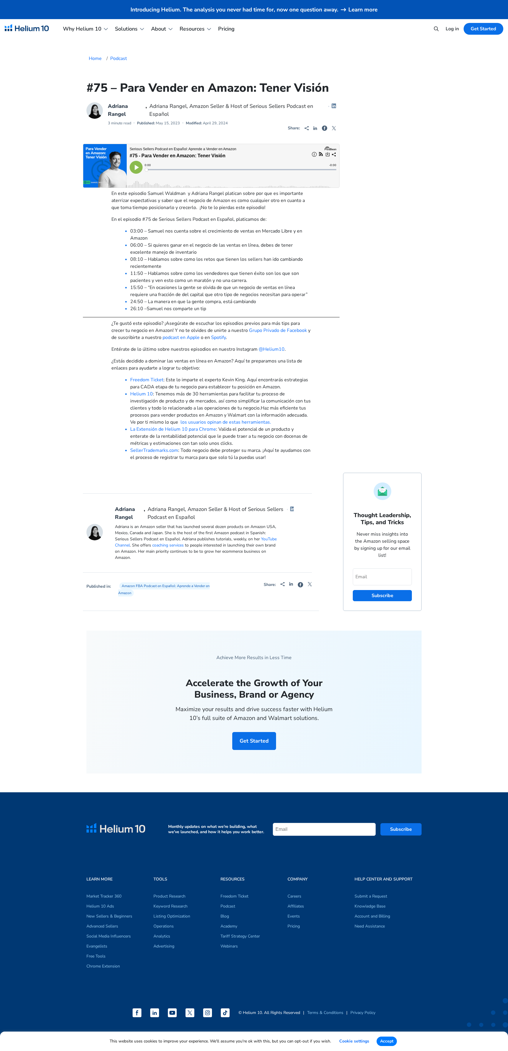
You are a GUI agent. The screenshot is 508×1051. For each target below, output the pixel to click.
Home (95, 58)
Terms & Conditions (325, 1012)
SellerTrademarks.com (154, 450)
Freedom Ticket (146, 380)
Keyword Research (170, 906)
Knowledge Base (370, 906)
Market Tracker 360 (103, 896)
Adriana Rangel (118, 110)
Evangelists (96, 946)
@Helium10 (272, 349)
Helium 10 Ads (100, 906)
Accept (386, 1041)
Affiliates (296, 906)
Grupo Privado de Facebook (278, 330)
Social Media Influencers (108, 936)
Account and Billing (372, 916)
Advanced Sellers (102, 926)
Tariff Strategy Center (240, 936)
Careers (294, 896)
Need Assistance (370, 926)
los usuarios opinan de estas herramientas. (226, 422)
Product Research (169, 896)
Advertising (163, 946)
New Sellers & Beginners (109, 916)
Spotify (218, 337)
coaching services (168, 545)
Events (294, 916)
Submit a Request (371, 896)
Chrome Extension (103, 966)
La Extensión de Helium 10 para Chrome (173, 429)
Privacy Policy (362, 1012)
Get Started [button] (483, 29)
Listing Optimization (171, 916)
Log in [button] (452, 29)
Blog (224, 916)
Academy (228, 926)
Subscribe (401, 829)
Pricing (226, 28)
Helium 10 (141, 394)
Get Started (254, 740)
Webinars (229, 946)
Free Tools (96, 956)
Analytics (161, 936)
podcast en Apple (181, 337)
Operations (163, 926)
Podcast (118, 58)
